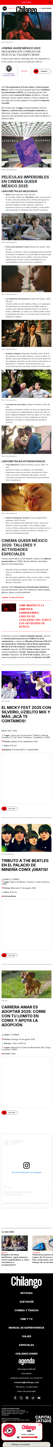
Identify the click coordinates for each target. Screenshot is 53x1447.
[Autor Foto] (9, 68)
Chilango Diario (26, 1353)
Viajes (26, 1336)
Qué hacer (27, 1301)
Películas (24, 71)
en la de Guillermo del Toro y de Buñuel (35, 615)
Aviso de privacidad (26, 1391)
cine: (20, 108)
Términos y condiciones (26, 1387)
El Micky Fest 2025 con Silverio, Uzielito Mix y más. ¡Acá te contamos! (26, 714)
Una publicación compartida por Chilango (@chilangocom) (27, 1203)
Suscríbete (26, 1373)
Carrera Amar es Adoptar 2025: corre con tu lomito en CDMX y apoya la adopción (24, 1016)
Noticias (4, 1252)
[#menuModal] (5, 8)
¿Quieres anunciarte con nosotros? (26, 1378)
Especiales (26, 1345)
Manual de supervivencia (26, 1327)
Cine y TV (26, 1319)
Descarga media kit (26, 1369)
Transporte (36, 1252)
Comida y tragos (26, 1310)
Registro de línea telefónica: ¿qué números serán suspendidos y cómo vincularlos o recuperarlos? (15, 1259)
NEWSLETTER (11, 8)
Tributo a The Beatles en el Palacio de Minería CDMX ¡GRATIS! (25, 865)
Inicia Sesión (46, 8)
